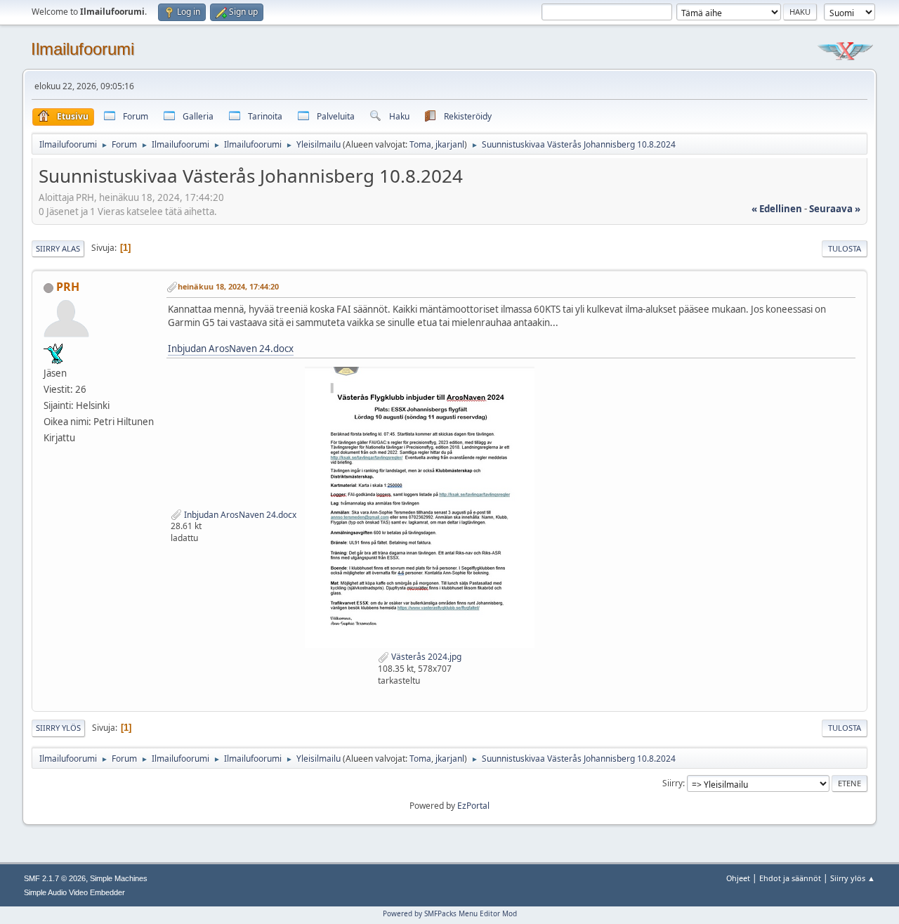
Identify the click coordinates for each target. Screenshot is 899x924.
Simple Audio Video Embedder (74, 892)
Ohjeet (738, 878)
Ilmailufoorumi (82, 48)
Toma (420, 144)
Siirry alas (58, 248)
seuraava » (834, 208)
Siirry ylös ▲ (852, 878)
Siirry (672, 783)
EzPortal (473, 806)
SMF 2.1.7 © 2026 (55, 878)
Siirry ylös (58, 727)
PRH (67, 286)
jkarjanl (449, 144)
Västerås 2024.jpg (425, 657)
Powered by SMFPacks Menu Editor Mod (450, 913)
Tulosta (844, 248)
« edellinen (777, 208)
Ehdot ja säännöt (790, 878)
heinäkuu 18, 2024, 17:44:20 (228, 286)
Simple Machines (118, 878)
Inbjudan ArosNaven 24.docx (231, 348)
